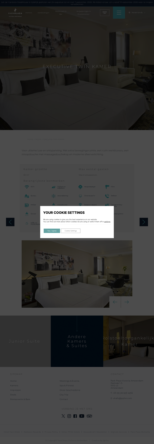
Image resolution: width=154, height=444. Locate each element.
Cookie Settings (71, 231)
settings (107, 222)
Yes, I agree (51, 231)
